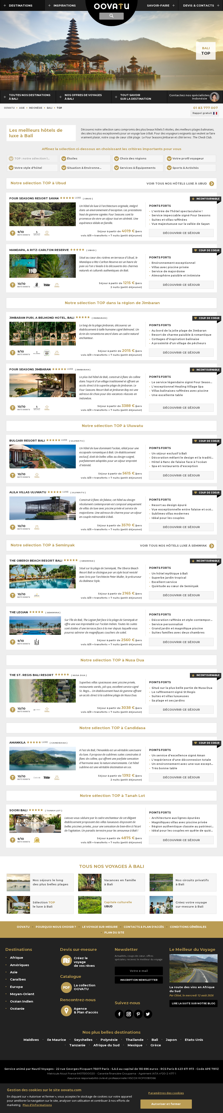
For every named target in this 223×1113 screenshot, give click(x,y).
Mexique (135, 1045)
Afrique (16, 957)
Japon (171, 1040)
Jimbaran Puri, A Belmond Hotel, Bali (58, 317)
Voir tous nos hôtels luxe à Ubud (177, 183)
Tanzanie (77, 1045)
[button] (85, 158)
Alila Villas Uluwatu (47, 492)
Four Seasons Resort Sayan (51, 198)
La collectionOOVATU (84, 987)
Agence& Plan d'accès (86, 1011)
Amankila (38, 742)
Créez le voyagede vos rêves (84, 962)
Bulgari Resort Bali (46, 440)
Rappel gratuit (202, 113)
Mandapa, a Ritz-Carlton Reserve (52, 250)
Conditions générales (188, 926)
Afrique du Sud (106, 1045)
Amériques (19, 965)
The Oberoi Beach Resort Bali (52, 560)
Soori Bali (35, 810)
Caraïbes (18, 979)
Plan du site (114, 932)
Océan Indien (21, 1001)
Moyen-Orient (22, 994)
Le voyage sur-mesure (100, 926)
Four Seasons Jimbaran (49, 369)
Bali (206, 48)
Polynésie (109, 1040)
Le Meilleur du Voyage (192, 949)
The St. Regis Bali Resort (48, 675)
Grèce (155, 1045)
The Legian (34, 612)
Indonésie (35, 108)
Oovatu (9, 108)
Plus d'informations (37, 1105)
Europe (16, 987)
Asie (22, 108)
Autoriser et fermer (166, 1104)
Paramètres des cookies (166, 1093)
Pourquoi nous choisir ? (56, 926)
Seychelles (83, 1040)
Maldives (31, 1040)
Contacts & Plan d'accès (144, 926)
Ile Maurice (56, 1040)
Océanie (17, 1008)
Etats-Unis (194, 1040)
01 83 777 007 (205, 108)
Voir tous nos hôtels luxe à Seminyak (174, 545)
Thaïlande (135, 1040)
